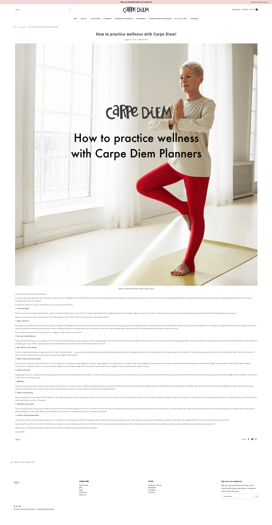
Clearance (194, 18)
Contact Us (83, 492)
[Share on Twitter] (252, 439)
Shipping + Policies (155, 485)
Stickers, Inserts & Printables (160, 18)
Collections (95, 18)
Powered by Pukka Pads (45, 509)
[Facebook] (14, 506)
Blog (80, 490)
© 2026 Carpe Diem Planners (24, 509)
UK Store (151, 492)
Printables (152, 490)
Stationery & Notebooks (123, 18)
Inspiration (23, 27)
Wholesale (236, 9)
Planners (107, 18)
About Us (82, 495)
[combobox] (43, 9)
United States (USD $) (259, 2)
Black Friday (83, 485)
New (75, 18)
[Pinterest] (17, 506)
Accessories (140, 18)
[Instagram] (19, 506)
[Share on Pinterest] (255, 439)
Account (245, 9)
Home (15, 27)
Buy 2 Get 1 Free (181, 18)
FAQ (80, 487)
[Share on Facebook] (248, 439)
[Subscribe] (256, 496)
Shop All (84, 18)
